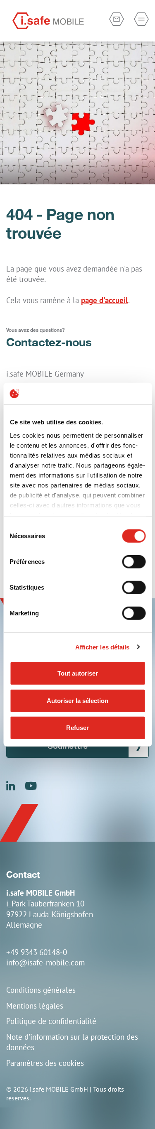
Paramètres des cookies (45, 1063)
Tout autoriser (77, 673)
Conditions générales (41, 990)
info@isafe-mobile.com (45, 962)
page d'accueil (104, 300)
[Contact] (116, 19)
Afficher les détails (102, 646)
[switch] (133, 561)
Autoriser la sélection (77, 700)
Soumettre (68, 746)
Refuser (77, 727)
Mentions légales (34, 1005)
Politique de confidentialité (51, 1021)
